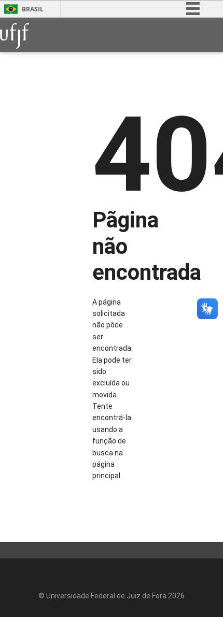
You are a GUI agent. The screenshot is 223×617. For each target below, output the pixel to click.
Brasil (33, 9)
